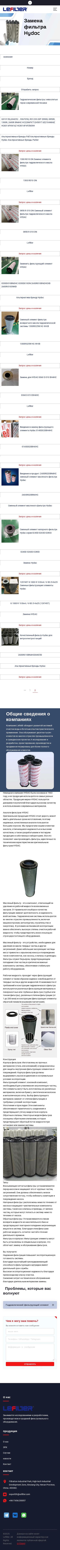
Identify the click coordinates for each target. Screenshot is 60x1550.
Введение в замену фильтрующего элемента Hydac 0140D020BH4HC (36, 429)
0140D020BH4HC (30, 446)
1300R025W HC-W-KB (30, 344)
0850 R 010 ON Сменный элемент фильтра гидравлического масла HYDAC (36, 213)
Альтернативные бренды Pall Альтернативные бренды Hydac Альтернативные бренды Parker (27, 138)
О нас (5, 1442)
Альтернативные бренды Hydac (30, 666)
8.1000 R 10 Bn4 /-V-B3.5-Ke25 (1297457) (30, 603)
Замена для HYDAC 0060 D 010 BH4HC (38, 377)
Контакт (7, 1464)
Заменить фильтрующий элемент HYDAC (36, 265)
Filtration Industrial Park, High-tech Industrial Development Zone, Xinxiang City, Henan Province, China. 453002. (29, 1484)
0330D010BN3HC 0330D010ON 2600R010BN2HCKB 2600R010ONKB (26, 285)
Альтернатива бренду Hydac (30, 297)
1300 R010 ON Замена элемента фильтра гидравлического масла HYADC (36, 162)
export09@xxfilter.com (19, 1494)
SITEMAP (21, 1543)
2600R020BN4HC (30, 495)
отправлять (30, 1364)
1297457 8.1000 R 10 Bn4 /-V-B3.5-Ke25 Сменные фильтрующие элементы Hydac (39, 585)
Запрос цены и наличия (30, 151)
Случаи (6, 1453)
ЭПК (5, 1447)
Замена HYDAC (30, 614)
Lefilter (30, 191)
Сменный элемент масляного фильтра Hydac (30, 505)
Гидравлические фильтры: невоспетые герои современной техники (39, 101)
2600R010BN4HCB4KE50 (30, 655)
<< (25, 690)
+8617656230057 (17, 1500)
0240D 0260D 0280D (30, 552)
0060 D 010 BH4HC (30, 395)
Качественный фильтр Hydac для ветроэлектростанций (36, 637)
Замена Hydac (30, 563)
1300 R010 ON (30, 180)
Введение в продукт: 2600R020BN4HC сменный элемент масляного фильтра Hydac (38, 476)
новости (7, 1458)
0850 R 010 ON (30, 232)
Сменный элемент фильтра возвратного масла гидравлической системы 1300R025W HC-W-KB (37, 322)
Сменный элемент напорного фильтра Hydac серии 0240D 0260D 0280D (38, 531)
